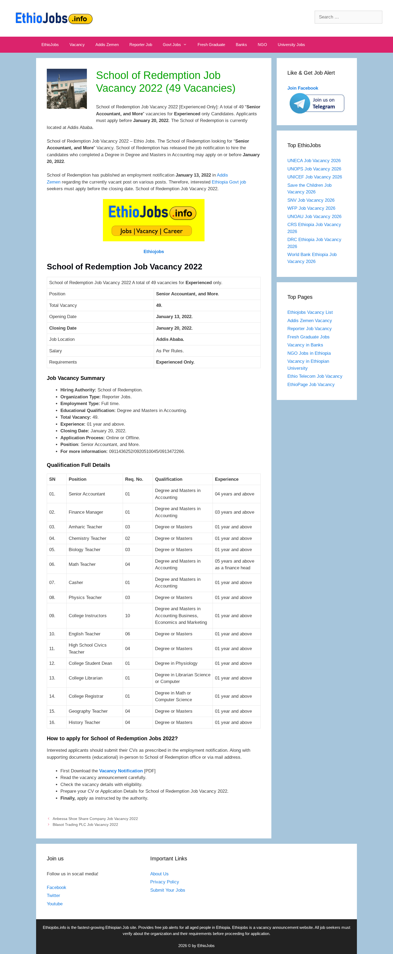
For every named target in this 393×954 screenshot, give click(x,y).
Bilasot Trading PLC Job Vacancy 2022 (85, 824)
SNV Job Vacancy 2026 (310, 200)
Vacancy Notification (121, 770)
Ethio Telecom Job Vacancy (315, 376)
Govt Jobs (172, 44)
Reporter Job (140, 44)
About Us (159, 873)
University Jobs (291, 44)
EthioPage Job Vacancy (311, 384)
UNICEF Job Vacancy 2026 (314, 177)
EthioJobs (50, 44)
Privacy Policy (164, 881)
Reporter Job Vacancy (309, 328)
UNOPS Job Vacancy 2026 (314, 168)
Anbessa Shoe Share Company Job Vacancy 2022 (95, 818)
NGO (262, 44)
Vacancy (77, 44)
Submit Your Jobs (167, 890)
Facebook (56, 887)
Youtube (55, 903)
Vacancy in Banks (305, 345)
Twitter (53, 895)
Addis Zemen (107, 44)
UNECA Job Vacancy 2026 (314, 160)
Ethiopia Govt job (229, 182)
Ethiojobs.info (54, 927)
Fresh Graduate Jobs (308, 336)
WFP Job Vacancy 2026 (311, 208)
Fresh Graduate (211, 44)
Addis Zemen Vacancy (309, 320)
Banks (241, 44)
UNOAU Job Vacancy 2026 (314, 216)
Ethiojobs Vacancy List (310, 312)
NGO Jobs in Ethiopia (309, 353)
